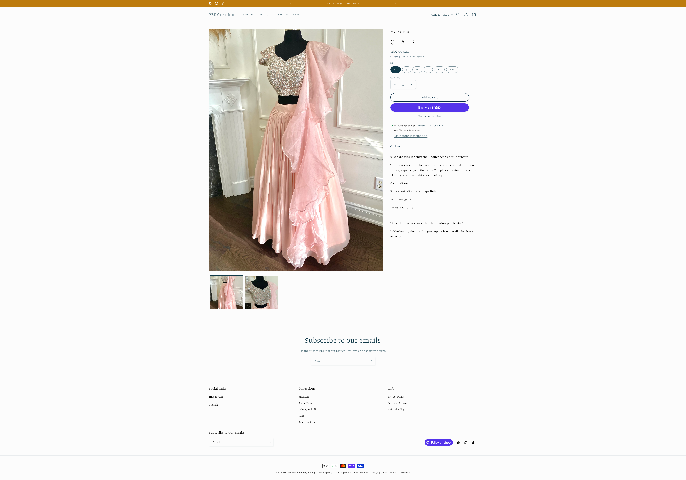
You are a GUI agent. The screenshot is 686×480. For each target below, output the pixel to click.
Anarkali (304, 396)
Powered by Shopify (306, 472)
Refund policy (325, 472)
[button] (247, 14)
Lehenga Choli (307, 409)
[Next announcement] (395, 3)
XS (395, 69)
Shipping (395, 56)
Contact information (400, 472)
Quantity (395, 77)
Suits (301, 415)
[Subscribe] (371, 361)
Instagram (216, 396)
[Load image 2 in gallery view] (261, 292)
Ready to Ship (307, 421)
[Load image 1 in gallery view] (226, 292)
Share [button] (397, 145)
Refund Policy (396, 409)
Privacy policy (342, 472)
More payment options (429, 116)
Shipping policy (379, 472)
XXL (452, 69)
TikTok (213, 404)
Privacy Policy (396, 396)
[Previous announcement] (291, 3)
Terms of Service (398, 402)
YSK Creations (289, 472)
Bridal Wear (305, 402)
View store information (410, 136)
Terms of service (360, 472)
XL (439, 69)
